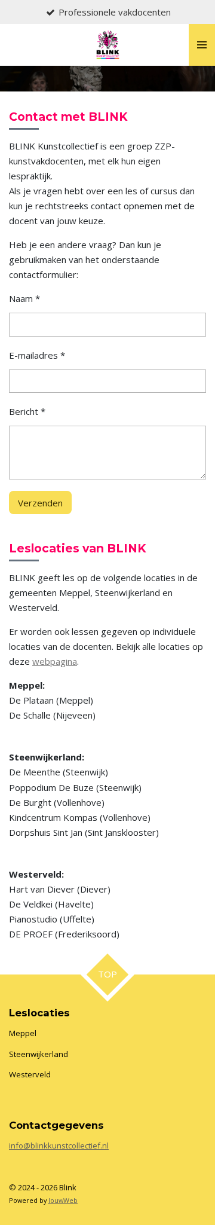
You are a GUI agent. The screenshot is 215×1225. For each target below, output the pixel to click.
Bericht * (27, 411)
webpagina (54, 661)
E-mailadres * (37, 355)
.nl (104, 1145)
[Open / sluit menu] (202, 45)
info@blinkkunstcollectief (54, 1145)
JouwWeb (63, 1200)
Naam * (24, 298)
